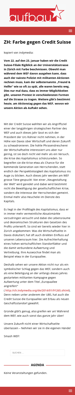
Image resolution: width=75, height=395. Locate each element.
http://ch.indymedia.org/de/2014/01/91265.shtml (37, 290)
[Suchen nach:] (37, 352)
